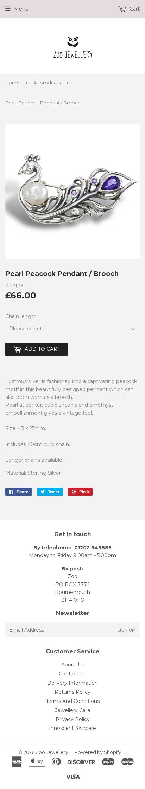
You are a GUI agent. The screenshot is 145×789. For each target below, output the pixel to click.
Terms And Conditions (73, 701)
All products (47, 82)
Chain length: (21, 316)
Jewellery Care (72, 710)
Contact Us (72, 674)
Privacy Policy (73, 719)
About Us (72, 664)
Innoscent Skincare (72, 728)
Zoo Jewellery (52, 752)
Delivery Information (72, 683)
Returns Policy (72, 692)
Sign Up (126, 630)
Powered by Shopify (98, 752)
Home (12, 82)
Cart (134, 9)
